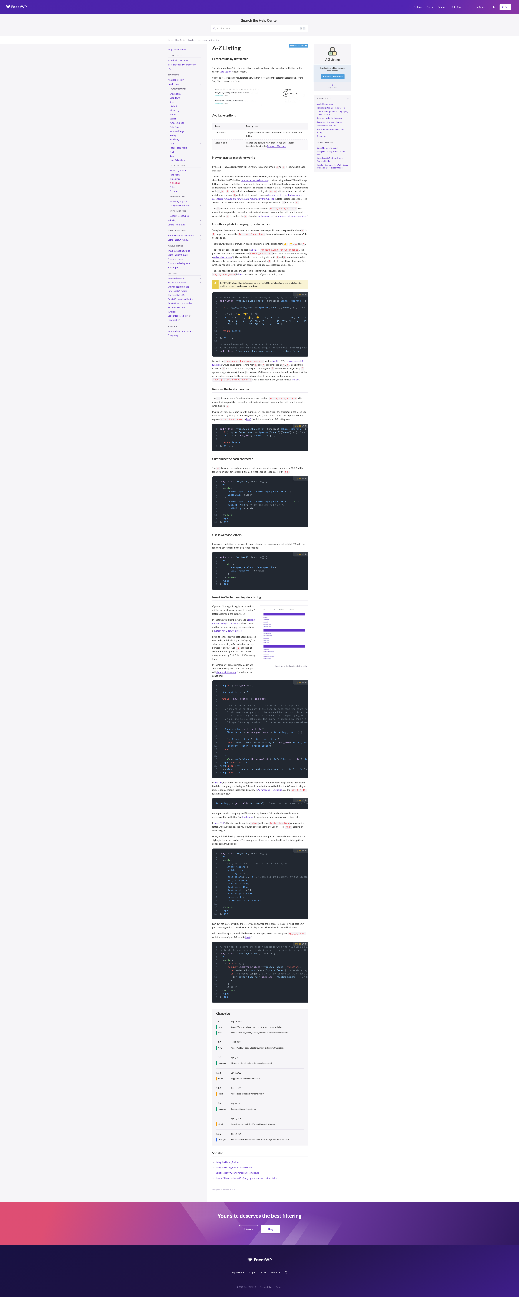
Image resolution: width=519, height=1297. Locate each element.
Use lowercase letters (327, 125)
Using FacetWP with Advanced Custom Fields (237, 1172)
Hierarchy (174, 110)
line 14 (217, 782)
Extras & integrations (177, 231)
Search (173, 118)
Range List (175, 174)
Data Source (225, 71)
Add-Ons (456, 7)
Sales (263, 1272)
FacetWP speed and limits (180, 299)
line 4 (240, 274)
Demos (441, 7)
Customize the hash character (330, 122)
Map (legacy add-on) (180, 205)
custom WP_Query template (228, 630)
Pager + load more (178, 147)
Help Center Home (177, 49)
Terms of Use (266, 1287)
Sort (172, 152)
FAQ (169, 68)
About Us (275, 1272)
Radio (172, 102)
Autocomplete (177, 122)
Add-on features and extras (181, 235)
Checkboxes (175, 93)
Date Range (175, 127)
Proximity (174, 139)
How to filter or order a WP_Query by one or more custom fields (246, 1178)
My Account (493, 7)
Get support (173, 267)
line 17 (254, 249)
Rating (173, 135)
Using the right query (178, 254)
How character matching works (331, 107)
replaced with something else (291, 216)
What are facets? (176, 79)
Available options (325, 104)
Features (417, 7)
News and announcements (180, 331)
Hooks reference (176, 278)
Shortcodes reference (178, 286)
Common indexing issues (179, 263)
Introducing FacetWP (178, 60)
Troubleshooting (175, 246)
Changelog (173, 335)
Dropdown (175, 97)
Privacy (279, 1287)
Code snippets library (178, 315)
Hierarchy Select (178, 170)
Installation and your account (182, 64)
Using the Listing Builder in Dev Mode (233, 1167)
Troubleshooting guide (179, 250)
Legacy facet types (177, 197)
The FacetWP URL (176, 295)
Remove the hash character (329, 118)
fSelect (173, 106)
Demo (248, 1229)
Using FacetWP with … (178, 239)
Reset (172, 156)
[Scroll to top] (347, 98)
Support (253, 1272)
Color (172, 187)
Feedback (172, 319)
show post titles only (226, 672)
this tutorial (248, 817)
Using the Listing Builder (227, 1162)
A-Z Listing (175, 182)
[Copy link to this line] (216, 297)
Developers (172, 274)
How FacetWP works (177, 290)
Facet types (173, 83)
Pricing (430, 7)
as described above (222, 257)
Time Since (175, 178)
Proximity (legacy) (178, 201)
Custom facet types (178, 211)
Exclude (173, 191)
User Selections (177, 160)
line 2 (248, 419)
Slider (173, 114)
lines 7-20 (219, 823)
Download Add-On (334, 76)
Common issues (175, 259)
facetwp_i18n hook (276, 146)
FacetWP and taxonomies (180, 303)
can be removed (265, 216)
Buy (506, 7)
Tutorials (172, 311)
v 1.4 (332, 85)
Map (172, 143)
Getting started (175, 56)
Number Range (177, 131)
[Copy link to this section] (305, 115)
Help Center (480, 7)
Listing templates (176, 224)
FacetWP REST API (176, 307)
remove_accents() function (254, 180)
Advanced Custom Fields (270, 789)
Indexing (172, 220)
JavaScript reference (178, 282)
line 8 (247, 937)
